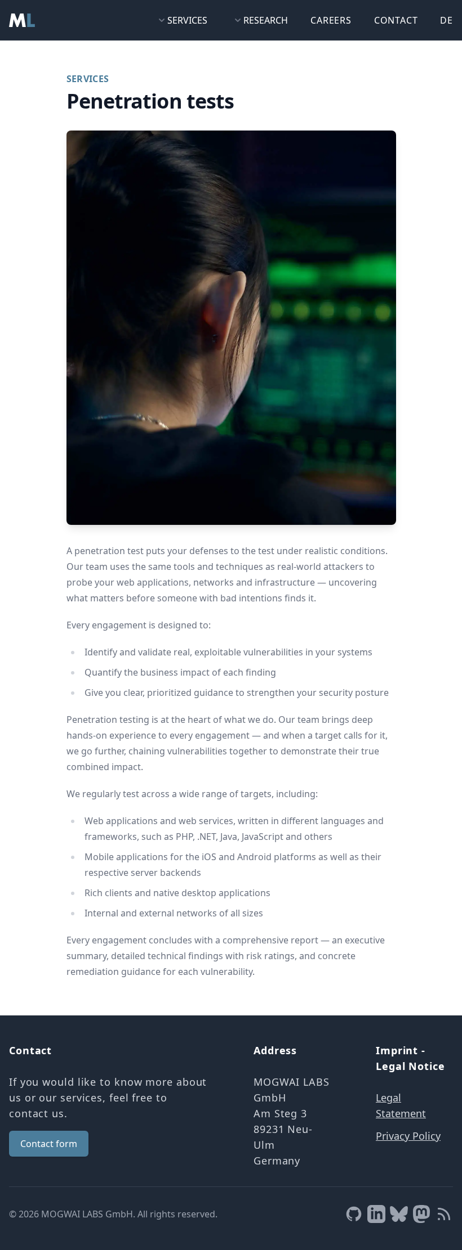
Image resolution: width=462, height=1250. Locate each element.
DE (446, 20)
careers (331, 20)
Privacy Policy (408, 1136)
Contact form (48, 1143)
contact (396, 20)
